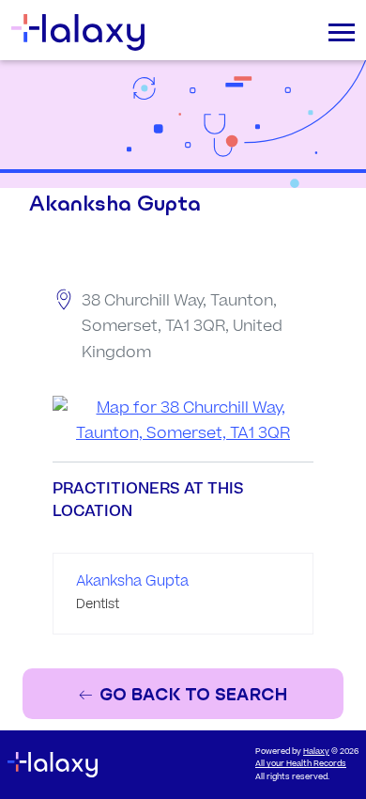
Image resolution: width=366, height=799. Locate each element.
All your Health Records (300, 764)
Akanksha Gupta (132, 581)
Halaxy (316, 751)
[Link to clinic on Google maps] (183, 421)
